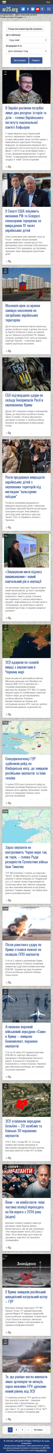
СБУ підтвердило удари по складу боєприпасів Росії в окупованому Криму (24, 400)
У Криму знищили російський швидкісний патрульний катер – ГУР (26, 1296)
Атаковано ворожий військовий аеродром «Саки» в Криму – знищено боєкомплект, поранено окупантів (25, 1036)
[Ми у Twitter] (33, 9)
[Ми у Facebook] (28, 9)
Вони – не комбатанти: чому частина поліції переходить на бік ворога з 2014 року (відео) (25, 1209)
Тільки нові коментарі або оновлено (25, 29)
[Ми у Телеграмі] (23, 9)
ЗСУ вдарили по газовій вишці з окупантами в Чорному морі (22, 667)
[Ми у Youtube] (37, 9)
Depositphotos (41, 1450)
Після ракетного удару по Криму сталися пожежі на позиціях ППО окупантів (23, 949)
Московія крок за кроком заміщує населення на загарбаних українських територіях (22, 313)
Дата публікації (13, 35)
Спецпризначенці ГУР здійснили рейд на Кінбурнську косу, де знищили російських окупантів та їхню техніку (26, 768)
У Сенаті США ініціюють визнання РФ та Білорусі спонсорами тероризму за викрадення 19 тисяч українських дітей (23, 220)
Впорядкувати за (14, 46)
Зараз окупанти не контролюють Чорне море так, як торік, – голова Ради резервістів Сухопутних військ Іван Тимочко (26, 856)
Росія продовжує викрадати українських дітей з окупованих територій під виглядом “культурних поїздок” (25, 486)
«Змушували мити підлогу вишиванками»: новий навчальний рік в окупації (23, 576)
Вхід (48, 2)
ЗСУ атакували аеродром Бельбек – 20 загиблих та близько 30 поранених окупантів (23, 1128)
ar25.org (10, 9)
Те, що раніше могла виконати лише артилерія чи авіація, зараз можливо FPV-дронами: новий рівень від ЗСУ (26, 1384)
